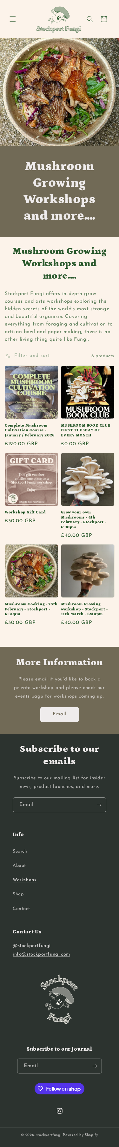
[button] (13, 19)
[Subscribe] (99, 804)
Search (20, 851)
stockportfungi (49, 1135)
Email (60, 714)
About (19, 865)
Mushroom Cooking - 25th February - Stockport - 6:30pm (31, 609)
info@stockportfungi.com (41, 954)
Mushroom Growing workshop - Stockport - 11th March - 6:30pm (84, 609)
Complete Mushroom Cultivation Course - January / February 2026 (30, 430)
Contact (21, 908)
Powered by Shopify (80, 1135)
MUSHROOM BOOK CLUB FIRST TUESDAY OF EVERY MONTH (86, 430)
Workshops (24, 880)
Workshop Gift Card (25, 512)
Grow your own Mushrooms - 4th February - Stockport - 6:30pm (83, 519)
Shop (18, 894)
